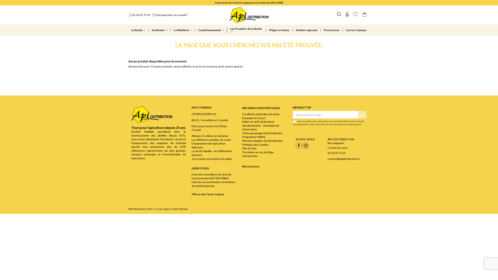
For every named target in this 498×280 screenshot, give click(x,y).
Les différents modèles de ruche (211, 139)
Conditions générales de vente (261, 114)
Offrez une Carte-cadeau (208, 194)
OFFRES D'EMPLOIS (204, 114)
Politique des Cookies (255, 144)
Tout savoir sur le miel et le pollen (212, 158)
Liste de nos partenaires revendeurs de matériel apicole (214, 183)
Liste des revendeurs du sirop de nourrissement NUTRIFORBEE (211, 176)
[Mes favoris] (355, 15)
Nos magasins (336, 143)
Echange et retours (254, 118)
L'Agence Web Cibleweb (175, 208)
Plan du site (249, 148)
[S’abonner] (362, 114)
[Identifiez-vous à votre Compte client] (347, 15)
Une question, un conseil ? (172, 15)
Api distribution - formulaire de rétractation (260, 127)
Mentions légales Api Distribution (262, 140)
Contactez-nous (337, 147)
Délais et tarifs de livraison (258, 121)
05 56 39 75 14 (141, 15)
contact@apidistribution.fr (344, 158)
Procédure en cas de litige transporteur (258, 154)
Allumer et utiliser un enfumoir (210, 135)
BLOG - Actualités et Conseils (210, 120)
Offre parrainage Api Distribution (262, 133)
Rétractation (250, 166)
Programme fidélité (253, 136)
